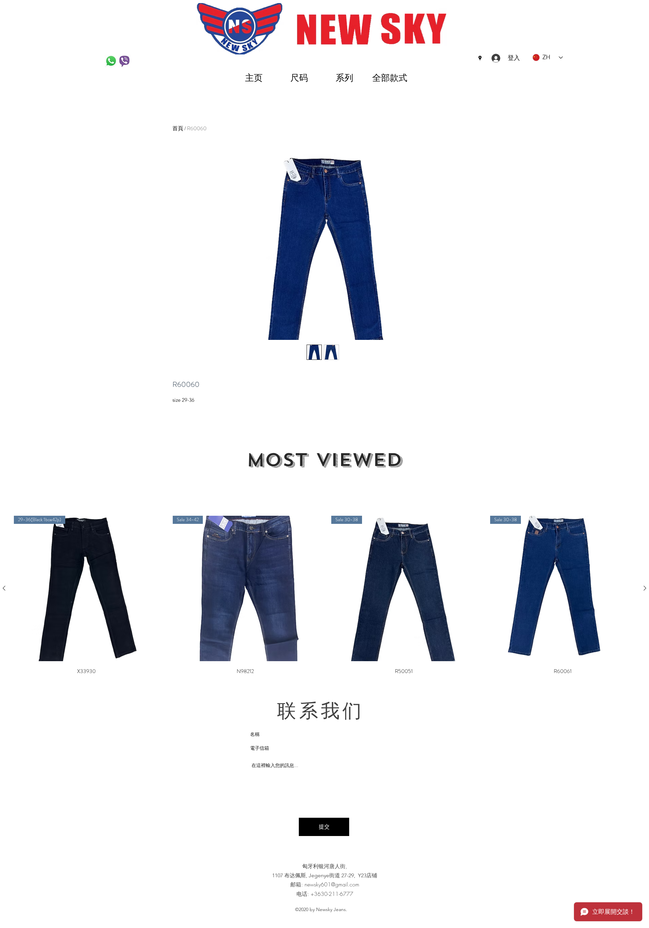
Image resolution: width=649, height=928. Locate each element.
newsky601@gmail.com (332, 884)
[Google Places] (480, 58)
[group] (324, 595)
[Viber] (124, 61)
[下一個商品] (645, 588)
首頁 (177, 128)
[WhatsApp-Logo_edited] (111, 61)
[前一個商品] (4, 588)
